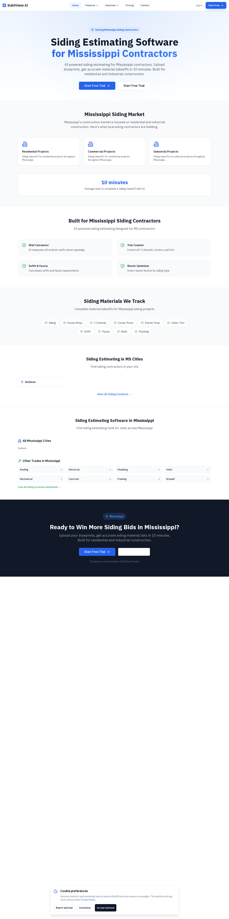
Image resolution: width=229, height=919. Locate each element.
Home (75, 5)
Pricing (130, 5)
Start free (214, 5)
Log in (199, 5)
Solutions (110, 5)
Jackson (22, 448)
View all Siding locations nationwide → (39, 487)
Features (90, 5)
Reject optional (64, 907)
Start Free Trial (94, 86)
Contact (144, 5)
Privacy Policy (88, 899)
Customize (85, 907)
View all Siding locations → (114, 394)
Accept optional (105, 907)
